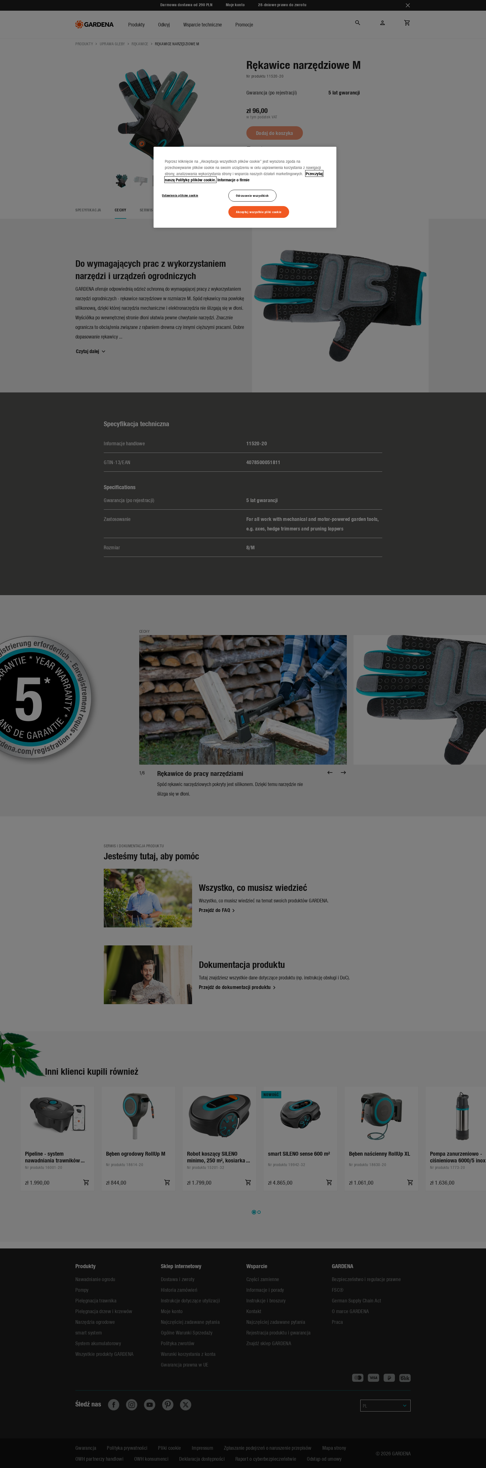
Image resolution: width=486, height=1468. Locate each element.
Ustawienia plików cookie (180, 195)
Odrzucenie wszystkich (252, 195)
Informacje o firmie (233, 179)
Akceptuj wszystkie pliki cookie (259, 211)
